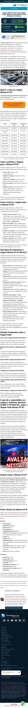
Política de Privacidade (15, 690)
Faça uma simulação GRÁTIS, (14, 104)
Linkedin (21, 604)
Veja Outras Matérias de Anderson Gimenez (14, 607)
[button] (2, 4)
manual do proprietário (14, 514)
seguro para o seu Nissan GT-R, (8, 48)
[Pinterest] (16, 620)
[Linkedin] (19, 620)
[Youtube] (12, 620)
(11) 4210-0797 (7, 26)
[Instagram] (8, 620)
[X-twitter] (23, 620)
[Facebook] (4, 620)
